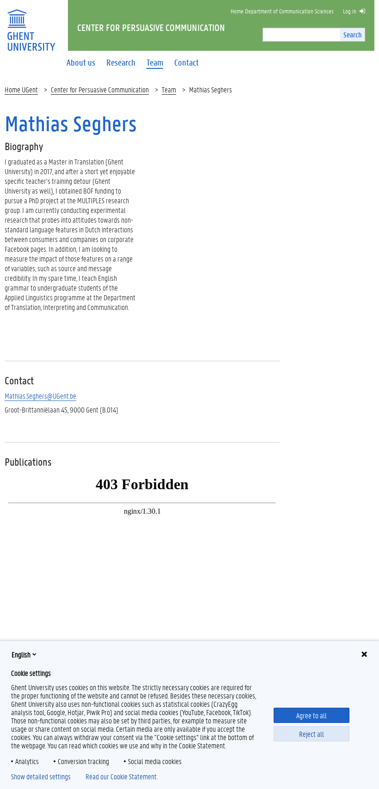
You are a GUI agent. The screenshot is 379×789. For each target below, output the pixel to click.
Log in (349, 11)
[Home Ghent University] (31, 24)
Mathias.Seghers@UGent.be (40, 396)
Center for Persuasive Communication (100, 89)
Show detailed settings (41, 776)
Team (169, 89)
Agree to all (311, 715)
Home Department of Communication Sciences (282, 11)
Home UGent (21, 89)
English (21, 654)
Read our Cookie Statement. (122, 776)
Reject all (311, 734)
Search (352, 34)
